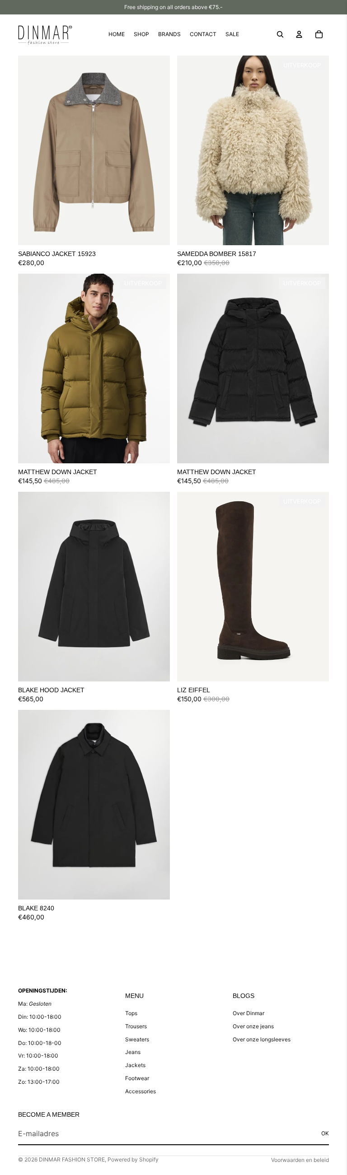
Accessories (140, 1091)
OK (325, 1133)
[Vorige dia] (31, 150)
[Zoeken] (280, 34)
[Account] (299, 34)
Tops (131, 1013)
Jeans (133, 1052)
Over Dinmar (248, 1013)
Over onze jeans (253, 1026)
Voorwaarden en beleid (300, 1159)
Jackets (135, 1065)
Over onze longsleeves (262, 1039)
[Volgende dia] (156, 150)
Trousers (136, 1026)
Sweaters (137, 1039)
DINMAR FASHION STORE (72, 1159)
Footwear (137, 1078)
